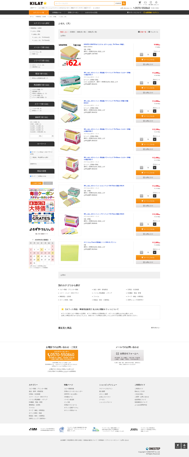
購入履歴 (102, 391)
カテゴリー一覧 (38, 12)
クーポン (102, 399)
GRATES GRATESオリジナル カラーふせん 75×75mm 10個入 (104, 44)
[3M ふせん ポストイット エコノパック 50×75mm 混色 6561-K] (69, 196)
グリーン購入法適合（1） (39, 97)
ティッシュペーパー (51, 8)
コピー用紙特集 (69, 388)
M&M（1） (35, 54)
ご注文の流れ (139, 394)
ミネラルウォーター (64, 8)
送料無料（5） (36, 91)
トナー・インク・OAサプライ (69, 293)
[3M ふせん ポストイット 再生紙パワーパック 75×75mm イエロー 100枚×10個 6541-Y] (69, 83)
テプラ (81, 8)
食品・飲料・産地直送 (101, 289)
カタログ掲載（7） (38, 89)
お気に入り (149, 64)
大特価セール (56, 12)
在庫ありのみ (42, 176)
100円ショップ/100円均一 (136, 300)
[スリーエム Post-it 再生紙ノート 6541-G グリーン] (69, 252)
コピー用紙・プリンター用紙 (69, 289)
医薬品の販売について (90, 440)
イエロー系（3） (37, 108)
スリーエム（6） (37, 52)
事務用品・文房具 (65, 296)
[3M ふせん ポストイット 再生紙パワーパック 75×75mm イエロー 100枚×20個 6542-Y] (69, 139)
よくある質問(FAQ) (141, 405)
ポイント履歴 (103, 394)
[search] (124, 3)
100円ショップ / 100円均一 (37, 418)
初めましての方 (140, 391)
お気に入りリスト (105, 397)
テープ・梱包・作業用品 (135, 296)
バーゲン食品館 (69, 399)
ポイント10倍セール (70, 410)
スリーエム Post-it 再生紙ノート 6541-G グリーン (100, 242)
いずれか (41, 152)
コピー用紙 (41, 8)
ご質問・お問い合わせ (142, 397)
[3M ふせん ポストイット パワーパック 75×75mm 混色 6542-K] (69, 224)
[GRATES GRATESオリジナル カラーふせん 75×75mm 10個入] (69, 54)
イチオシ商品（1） (38, 95)
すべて (34, 152)
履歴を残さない (155, 327)
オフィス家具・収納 (66, 300)
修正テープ (87, 8)
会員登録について (140, 399)
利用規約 (101, 440)
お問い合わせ (125, 440)
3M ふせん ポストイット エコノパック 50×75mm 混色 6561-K (104, 186)
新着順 (72, 32)
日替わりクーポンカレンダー (73, 391)
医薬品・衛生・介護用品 (101, 300)
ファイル (96, 296)
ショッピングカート (105, 402)
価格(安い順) (81, 32)
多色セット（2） (37, 110)
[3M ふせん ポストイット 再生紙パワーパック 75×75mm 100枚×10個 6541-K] (69, 111)
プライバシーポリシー (112, 440)
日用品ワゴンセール (70, 405)
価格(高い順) (92, 32)
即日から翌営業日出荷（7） (40, 78)
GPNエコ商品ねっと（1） (40, 93)
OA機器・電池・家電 (134, 293)
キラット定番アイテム (71, 407)
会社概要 (63, 440)
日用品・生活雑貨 (133, 289)
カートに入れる (149, 59)
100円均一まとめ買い (71, 394)
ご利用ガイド (139, 388)
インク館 (67, 402)
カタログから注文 (91, 12)
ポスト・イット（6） (38, 65)
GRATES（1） (36, 67)
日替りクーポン (73, 12)
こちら (65, 371)
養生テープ (74, 8)
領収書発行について (141, 402)
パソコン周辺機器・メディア (103, 293)
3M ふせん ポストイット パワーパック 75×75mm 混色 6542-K (104, 214)
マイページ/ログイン (106, 388)
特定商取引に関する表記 (74, 440)
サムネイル (154, 32)
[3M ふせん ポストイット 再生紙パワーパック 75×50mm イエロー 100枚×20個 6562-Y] (69, 168)
